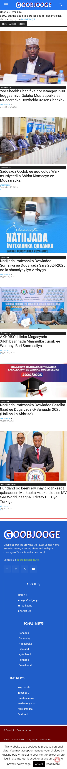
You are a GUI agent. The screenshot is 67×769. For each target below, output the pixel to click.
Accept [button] (39, 764)
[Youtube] (33, 569)
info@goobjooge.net (28, 559)
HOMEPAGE (28, 19)
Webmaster (5, 104)
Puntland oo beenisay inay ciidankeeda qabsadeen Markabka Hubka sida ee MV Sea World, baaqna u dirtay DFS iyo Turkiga (33, 495)
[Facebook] (7, 569)
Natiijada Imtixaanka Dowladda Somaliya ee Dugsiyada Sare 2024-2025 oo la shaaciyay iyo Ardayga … (33, 265)
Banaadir (5, 257)
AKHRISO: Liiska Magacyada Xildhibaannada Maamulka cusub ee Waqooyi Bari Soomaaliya (30, 341)
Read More (53, 764)
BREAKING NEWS (8, 484)
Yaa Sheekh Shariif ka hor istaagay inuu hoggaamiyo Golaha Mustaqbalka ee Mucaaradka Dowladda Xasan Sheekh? (32, 95)
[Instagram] (15, 569)
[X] (24, 569)
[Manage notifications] (57, 760)
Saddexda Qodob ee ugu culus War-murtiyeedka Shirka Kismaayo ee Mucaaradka (29, 176)
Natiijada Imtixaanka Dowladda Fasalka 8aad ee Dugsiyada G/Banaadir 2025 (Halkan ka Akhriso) (32, 409)
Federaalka (6, 87)
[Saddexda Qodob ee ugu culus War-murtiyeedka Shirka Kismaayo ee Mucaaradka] (33, 140)
